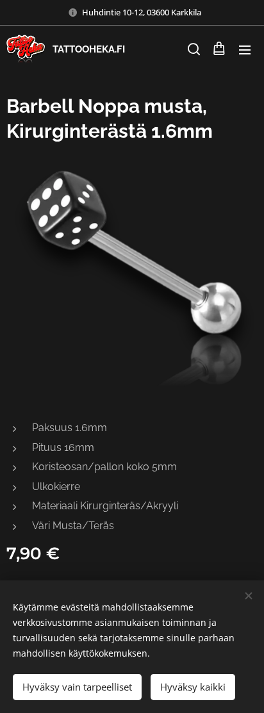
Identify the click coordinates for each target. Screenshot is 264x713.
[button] (193, 49)
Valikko (245, 49)
